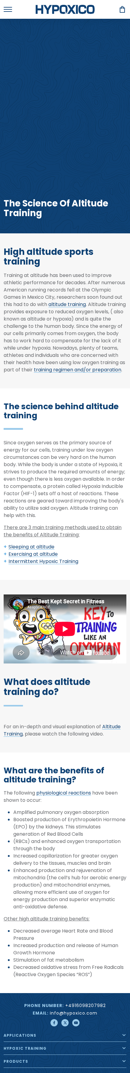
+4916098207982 (85, 1005)
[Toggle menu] (8, 9)
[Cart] (122, 9)
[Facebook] (54, 1022)
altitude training (67, 305)
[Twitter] (65, 1022)
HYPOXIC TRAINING (25, 1049)
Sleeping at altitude (31, 547)
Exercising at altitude (33, 554)
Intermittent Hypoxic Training (43, 562)
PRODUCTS (16, 1062)
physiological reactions (63, 793)
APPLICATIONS (20, 1036)
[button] (124, 1035)
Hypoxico (65, 9)
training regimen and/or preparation (77, 370)
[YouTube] (76, 1022)
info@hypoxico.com (73, 1013)
